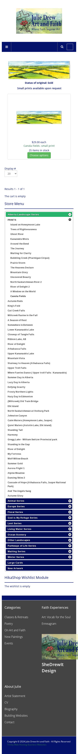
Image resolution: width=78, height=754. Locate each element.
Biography (11, 709)
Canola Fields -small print (39, 145)
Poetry (9, 624)
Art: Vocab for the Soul (56, 617)
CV (6, 702)
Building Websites (16, 716)
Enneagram (49, 624)
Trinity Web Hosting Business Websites (26, 744)
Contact (9, 722)
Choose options (39, 155)
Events (9, 643)
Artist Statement (15, 696)
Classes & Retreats (16, 617)
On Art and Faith (15, 630)
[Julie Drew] (39, 21)
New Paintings (14, 637)
